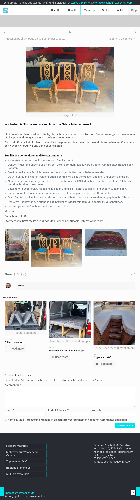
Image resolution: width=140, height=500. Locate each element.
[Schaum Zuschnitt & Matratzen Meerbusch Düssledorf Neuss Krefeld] (5, 10)
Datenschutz (26, 492)
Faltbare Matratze (14, 342)
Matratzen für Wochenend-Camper (66, 350)
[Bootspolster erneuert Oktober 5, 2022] (138, 491)
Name (9, 410)
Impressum (11, 492)
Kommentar (13, 385)
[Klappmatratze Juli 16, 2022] (2, 491)
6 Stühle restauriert (17, 474)
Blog (134, 10)
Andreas (29, 38)
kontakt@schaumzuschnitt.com (113, 2)
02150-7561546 (80, 2)
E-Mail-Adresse (58, 410)
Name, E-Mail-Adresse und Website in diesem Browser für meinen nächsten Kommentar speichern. (67, 419)
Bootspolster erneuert (19, 467)
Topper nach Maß (102, 357)
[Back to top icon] (133, 492)
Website (97, 410)
